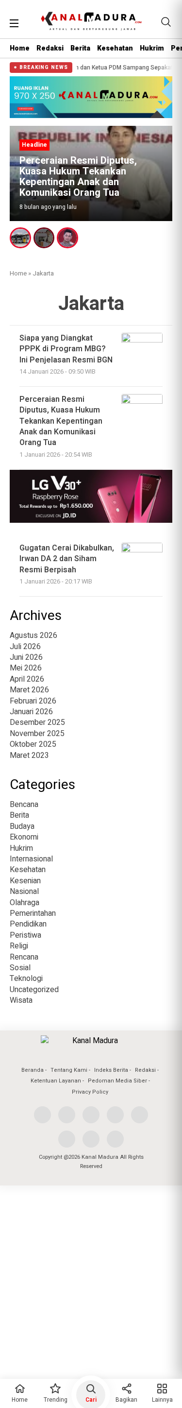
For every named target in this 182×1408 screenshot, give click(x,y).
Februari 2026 (33, 701)
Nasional (24, 891)
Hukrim (152, 48)
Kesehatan (115, 48)
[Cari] (166, 22)
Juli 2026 (25, 646)
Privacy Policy (90, 1092)
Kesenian (25, 881)
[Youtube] (115, 1114)
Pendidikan (28, 924)
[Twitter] (66, 1114)
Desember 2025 (37, 722)
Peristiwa (25, 935)
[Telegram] (115, 1139)
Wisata (21, 1000)
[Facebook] (42, 1114)
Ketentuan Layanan (56, 1080)
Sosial (20, 968)
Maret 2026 (29, 690)
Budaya (22, 826)
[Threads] (66, 1139)
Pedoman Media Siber (117, 1080)
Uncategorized (34, 990)
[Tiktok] (139, 1114)
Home (20, 48)
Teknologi (26, 978)
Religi (19, 946)
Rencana (24, 957)
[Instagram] (91, 1114)
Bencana (24, 804)
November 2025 (37, 733)
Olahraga (24, 903)
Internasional (31, 859)
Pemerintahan (33, 913)
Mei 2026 (26, 668)
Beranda (32, 1070)
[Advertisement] (91, 1284)
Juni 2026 (26, 657)
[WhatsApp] (91, 1139)
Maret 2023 (29, 755)
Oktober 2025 (33, 744)
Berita (80, 48)
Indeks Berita (111, 1070)
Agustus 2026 (33, 635)
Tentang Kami (68, 1070)
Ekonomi (24, 837)
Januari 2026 (31, 712)
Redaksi (50, 48)
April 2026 (27, 679)
